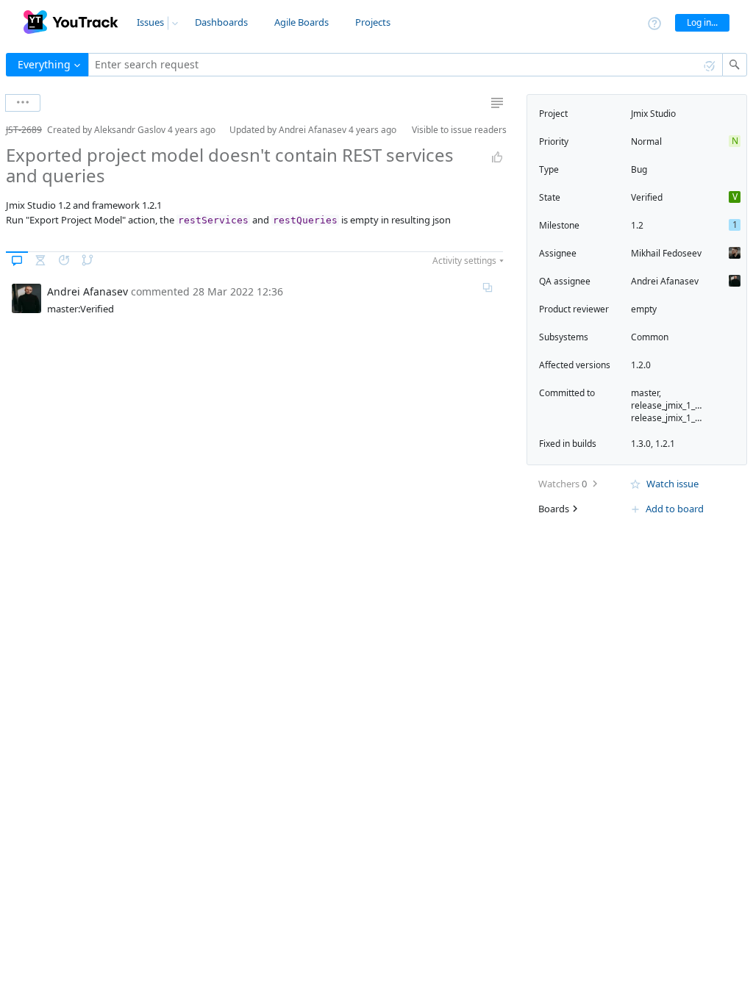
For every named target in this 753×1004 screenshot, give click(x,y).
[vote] (497, 157)
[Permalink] (487, 287)
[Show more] (22, 103)
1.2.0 (641, 365)
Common (649, 337)
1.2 (637, 225)
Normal (646, 141)
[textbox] (405, 65)
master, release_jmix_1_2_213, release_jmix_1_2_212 (676, 405)
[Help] (654, 22)
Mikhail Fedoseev (666, 253)
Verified (647, 197)
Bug (639, 169)
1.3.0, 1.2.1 (653, 443)
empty (644, 309)
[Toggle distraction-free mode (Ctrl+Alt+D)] (497, 103)
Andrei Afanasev (665, 281)
